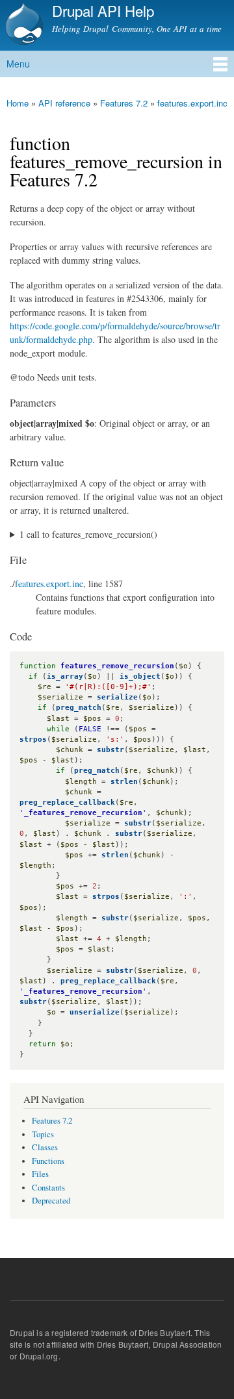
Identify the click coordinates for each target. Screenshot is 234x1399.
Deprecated (51, 1200)
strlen (124, 781)
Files (40, 1173)
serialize (117, 697)
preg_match (78, 707)
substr (110, 750)
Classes (45, 1147)
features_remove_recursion (117, 666)
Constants (48, 1187)
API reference (64, 103)
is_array (65, 676)
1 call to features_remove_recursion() (88, 534)
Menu (18, 63)
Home (17, 103)
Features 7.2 (124, 103)
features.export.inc (192, 103)
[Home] (23, 25)
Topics (43, 1134)
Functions (48, 1160)
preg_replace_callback (67, 802)
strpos (33, 739)
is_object (140, 676)
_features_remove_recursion (83, 813)
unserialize (95, 1012)
